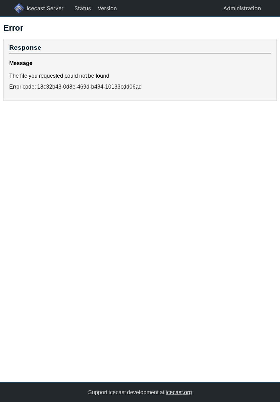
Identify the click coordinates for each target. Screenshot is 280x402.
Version (107, 8)
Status (82, 8)
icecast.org (179, 392)
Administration (242, 8)
